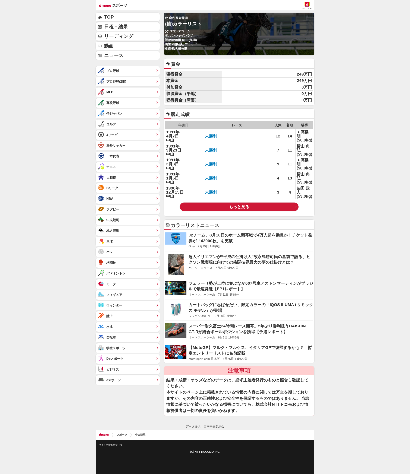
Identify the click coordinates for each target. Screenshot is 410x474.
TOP (109, 17)
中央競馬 (140, 434)
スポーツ (122, 434)
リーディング (118, 36)
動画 (109, 45)
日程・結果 (116, 26)
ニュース (114, 55)
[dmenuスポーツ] (114, 5)
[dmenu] (104, 435)
